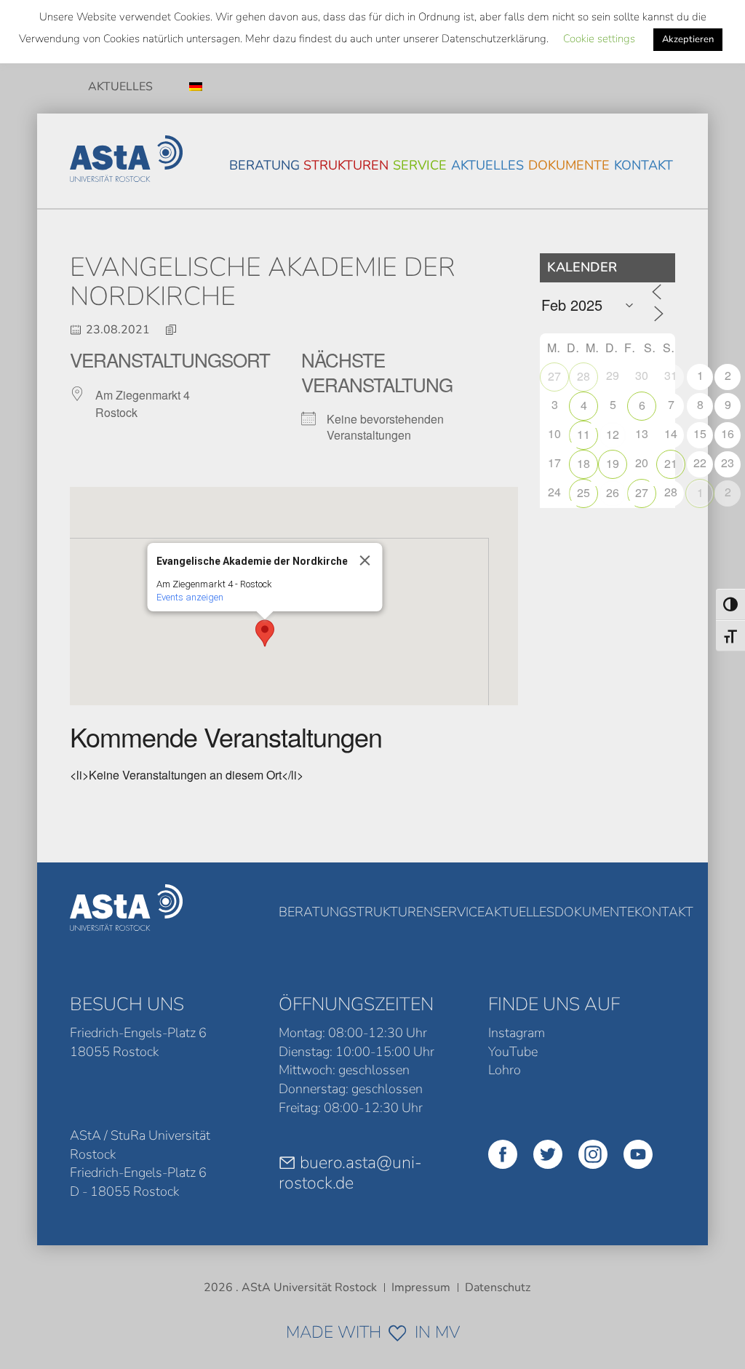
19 (612, 463)
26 (612, 492)
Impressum (420, 1287)
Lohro (504, 1070)
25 (583, 492)
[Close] (365, 560)
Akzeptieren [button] (688, 39)
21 (670, 463)
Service (420, 165)
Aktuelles (120, 87)
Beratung (264, 165)
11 (583, 434)
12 (612, 434)
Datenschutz (497, 1287)
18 (583, 463)
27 (554, 376)
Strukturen (346, 165)
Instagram (516, 1032)
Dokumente (569, 165)
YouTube (513, 1051)
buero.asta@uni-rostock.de (350, 1172)
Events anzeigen (189, 597)
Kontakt (643, 165)
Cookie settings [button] (599, 38)
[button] (264, 633)
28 (583, 376)
